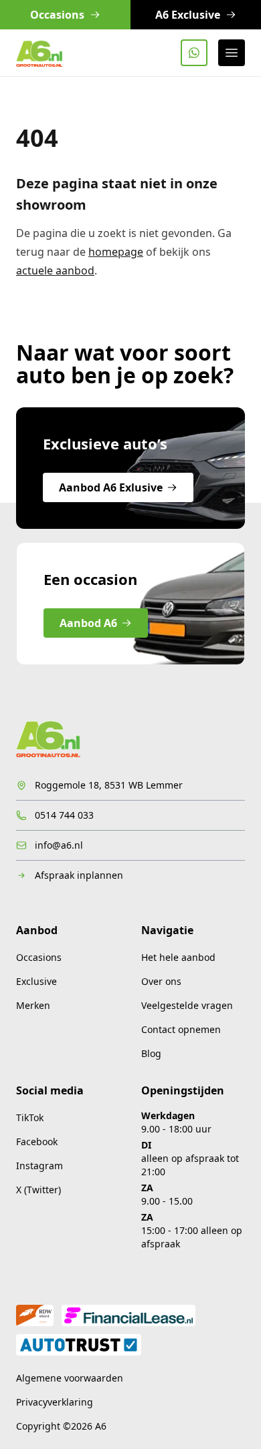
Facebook (37, 1141)
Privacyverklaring (54, 1402)
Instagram (39, 1165)
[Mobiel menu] (231, 52)
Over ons (161, 981)
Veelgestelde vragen (187, 1005)
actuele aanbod (55, 270)
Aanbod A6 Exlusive (111, 487)
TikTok (30, 1117)
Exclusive (36, 981)
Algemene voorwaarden (69, 1378)
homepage (115, 251)
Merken (33, 1005)
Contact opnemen (181, 1029)
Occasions (39, 957)
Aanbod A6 (88, 623)
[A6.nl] (39, 53)
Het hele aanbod (178, 957)
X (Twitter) (38, 1189)
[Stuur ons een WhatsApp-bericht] (194, 52)
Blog (151, 1053)
